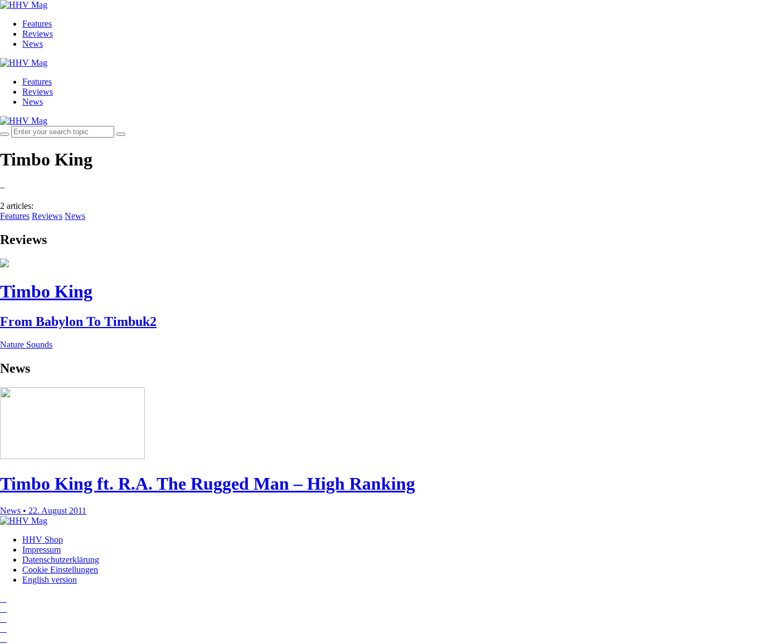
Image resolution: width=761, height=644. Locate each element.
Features (37, 23)
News (32, 43)
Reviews (37, 33)
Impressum (41, 549)
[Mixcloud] (3, 628)
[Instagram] (3, 598)
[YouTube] (3, 618)
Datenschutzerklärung (60, 559)
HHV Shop (42, 539)
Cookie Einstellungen (60, 569)
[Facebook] (3, 608)
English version (49, 579)
